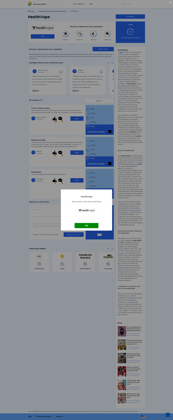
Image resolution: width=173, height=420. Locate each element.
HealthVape (86, 196)
